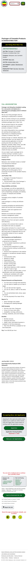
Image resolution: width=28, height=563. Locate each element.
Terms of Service (18, 555)
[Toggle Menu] (23, 3)
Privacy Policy (4, 557)
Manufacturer (19, 64)
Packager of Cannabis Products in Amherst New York (14, 40)
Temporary (6, 70)
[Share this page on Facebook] (8, 517)
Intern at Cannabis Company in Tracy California (7, 482)
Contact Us (16, 557)
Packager (5, 66)
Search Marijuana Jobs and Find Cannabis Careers (13, 552)
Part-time (21, 68)
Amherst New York (13, 62)
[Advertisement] (14, 21)
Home (3, 488)
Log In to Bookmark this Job (14, 495)
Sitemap (11, 557)
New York (11, 59)
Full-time (15, 68)
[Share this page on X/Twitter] (20, 517)
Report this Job (9, 507)
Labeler (13, 64)
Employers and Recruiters (7, 555)
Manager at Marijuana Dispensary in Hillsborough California (18, 482)
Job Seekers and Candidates (8, 553)
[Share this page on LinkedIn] (14, 517)
